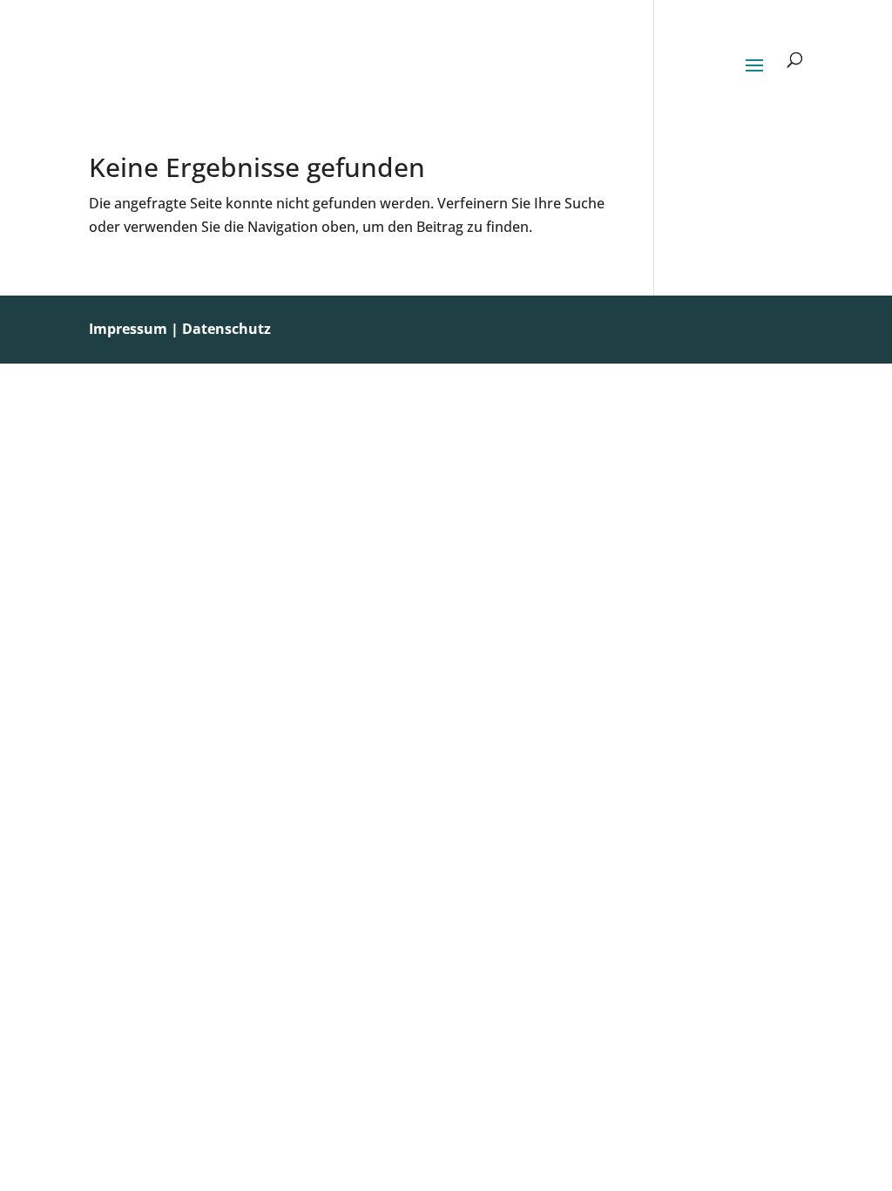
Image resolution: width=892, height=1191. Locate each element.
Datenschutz (226, 328)
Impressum (128, 328)
